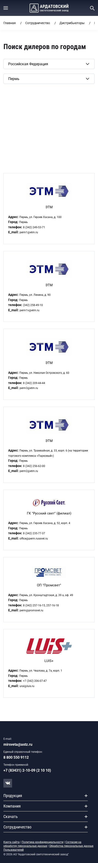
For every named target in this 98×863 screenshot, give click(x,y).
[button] (5, 8)
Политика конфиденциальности (42, 842)
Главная (9, 23)
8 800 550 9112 (16, 757)
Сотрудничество (37, 23)
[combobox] (49, 64)
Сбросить (11, 91)
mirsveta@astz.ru (17, 744)
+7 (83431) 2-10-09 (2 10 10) (27, 770)
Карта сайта (11, 842)
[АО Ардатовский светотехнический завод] (49, 8)
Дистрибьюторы (72, 23)
